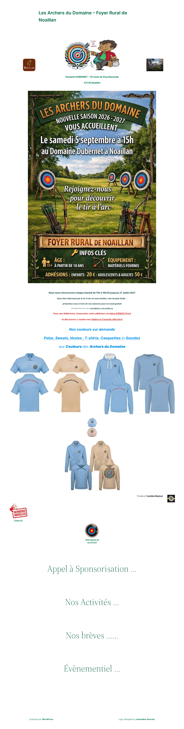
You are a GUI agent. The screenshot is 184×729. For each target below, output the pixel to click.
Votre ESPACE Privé (120, 313)
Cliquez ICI (18, 520)
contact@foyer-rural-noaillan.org (101, 308)
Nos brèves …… (92, 635)
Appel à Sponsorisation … (92, 569)
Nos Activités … (92, 602)
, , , (92, 338)
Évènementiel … (92, 668)
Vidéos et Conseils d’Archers (107, 319)
